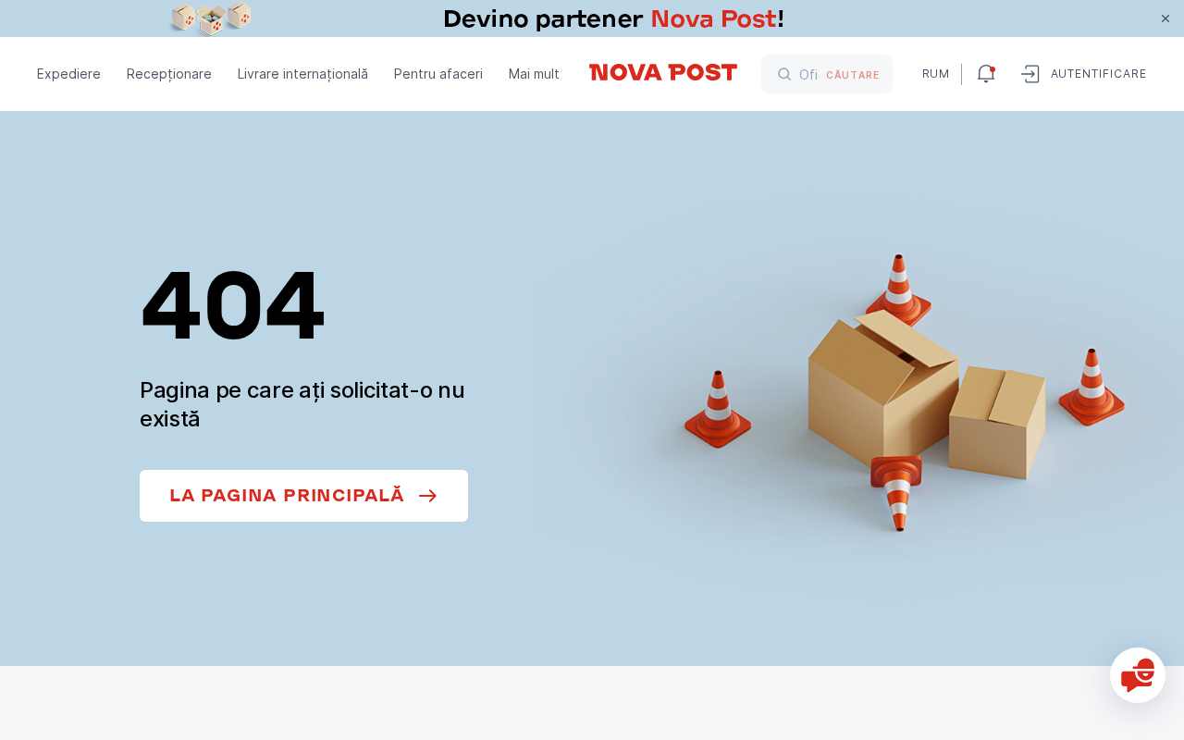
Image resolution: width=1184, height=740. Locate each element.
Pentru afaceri (438, 73)
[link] (592, 18)
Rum (934, 73)
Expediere (69, 73)
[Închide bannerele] (1165, 18)
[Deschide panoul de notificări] (986, 74)
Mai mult (534, 73)
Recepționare (169, 73)
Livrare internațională (303, 73)
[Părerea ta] (1138, 675)
